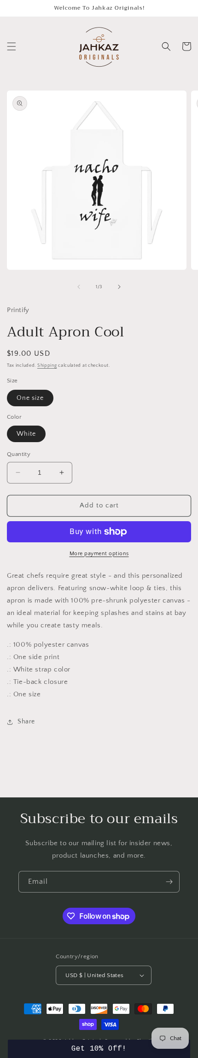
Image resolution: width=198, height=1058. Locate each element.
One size (30, 398)
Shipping (47, 365)
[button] (11, 46)
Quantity (18, 454)
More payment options (99, 554)
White (26, 434)
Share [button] (26, 721)
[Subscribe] (169, 882)
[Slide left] (79, 287)
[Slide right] (119, 287)
